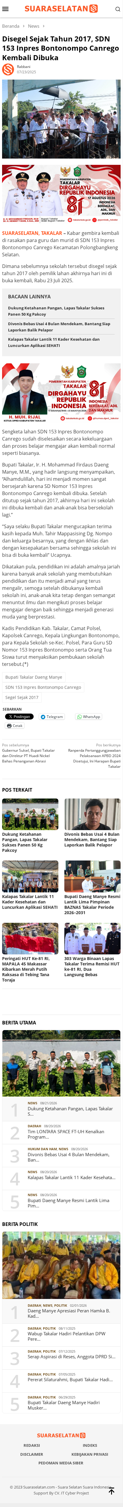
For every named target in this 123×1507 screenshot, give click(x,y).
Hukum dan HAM (42, 1149)
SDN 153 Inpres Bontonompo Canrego (43, 687)
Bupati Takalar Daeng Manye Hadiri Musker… (64, 1405)
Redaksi (32, 1445)
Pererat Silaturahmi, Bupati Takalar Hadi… (70, 1379)
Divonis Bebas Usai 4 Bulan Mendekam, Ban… (69, 1157)
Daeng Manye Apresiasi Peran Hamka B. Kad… (69, 1313)
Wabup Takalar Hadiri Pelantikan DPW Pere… (66, 1336)
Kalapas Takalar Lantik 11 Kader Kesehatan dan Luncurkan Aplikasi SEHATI (30, 902)
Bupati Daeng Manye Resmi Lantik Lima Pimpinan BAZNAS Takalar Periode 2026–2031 (92, 904)
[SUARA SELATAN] (61, 8)
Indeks (90, 1445)
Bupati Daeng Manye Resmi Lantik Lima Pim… (68, 1203)
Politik (60, 1305)
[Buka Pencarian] (118, 9)
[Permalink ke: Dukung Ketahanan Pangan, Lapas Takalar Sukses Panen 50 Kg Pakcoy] (30, 814)
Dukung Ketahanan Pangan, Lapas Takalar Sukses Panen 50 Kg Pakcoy (24, 842)
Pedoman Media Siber (60, 1463)
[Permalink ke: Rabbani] (8, 69)
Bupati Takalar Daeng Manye (33, 677)
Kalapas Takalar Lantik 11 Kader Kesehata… (72, 1177)
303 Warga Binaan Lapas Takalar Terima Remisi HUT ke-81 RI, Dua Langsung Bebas (91, 966)
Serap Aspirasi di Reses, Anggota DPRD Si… (72, 1356)
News (32, 1103)
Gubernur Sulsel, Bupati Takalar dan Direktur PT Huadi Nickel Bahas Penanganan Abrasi (28, 753)
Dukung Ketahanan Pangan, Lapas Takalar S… (70, 1111)
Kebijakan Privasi (89, 1454)
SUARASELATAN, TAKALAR (32, 233)
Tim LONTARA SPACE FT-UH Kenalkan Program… (66, 1134)
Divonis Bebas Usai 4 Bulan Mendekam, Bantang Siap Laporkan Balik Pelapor (91, 839)
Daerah (34, 1126)
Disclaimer (31, 1454)
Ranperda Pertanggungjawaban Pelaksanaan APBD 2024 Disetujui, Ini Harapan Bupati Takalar (94, 755)
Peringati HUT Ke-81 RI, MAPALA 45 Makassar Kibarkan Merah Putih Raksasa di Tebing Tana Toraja (26, 969)
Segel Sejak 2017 (21, 697)
